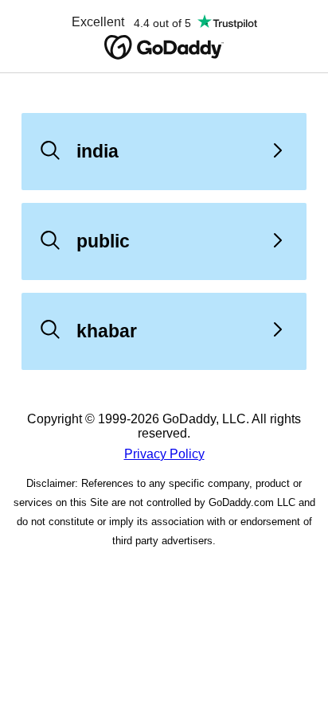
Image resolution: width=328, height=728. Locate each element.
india (97, 151)
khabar (106, 331)
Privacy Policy (164, 454)
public (103, 241)
